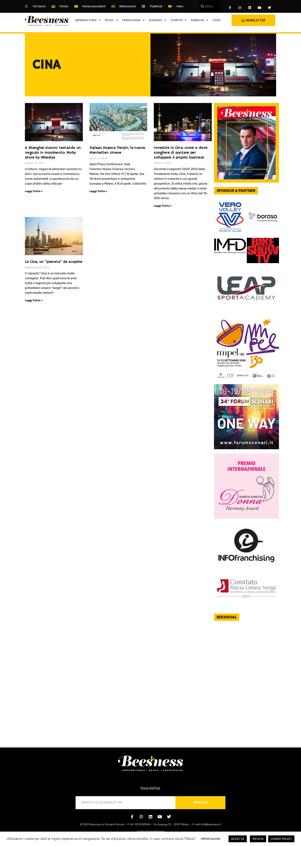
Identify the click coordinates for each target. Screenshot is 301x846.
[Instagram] (240, 8)
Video (216, 20)
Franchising (131, 20)
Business (155, 20)
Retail (109, 20)
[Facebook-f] (230, 8)
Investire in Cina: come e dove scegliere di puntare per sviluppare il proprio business (180, 152)
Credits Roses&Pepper (150, 831)
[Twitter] (269, 8)
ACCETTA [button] (237, 838)
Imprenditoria (86, 20)
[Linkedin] (250, 8)
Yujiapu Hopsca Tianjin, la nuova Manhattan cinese (117, 150)
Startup (176, 20)
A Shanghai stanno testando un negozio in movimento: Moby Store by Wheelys (53, 152)
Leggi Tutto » (34, 191)
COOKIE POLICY (281, 838)
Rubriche (197, 20)
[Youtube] (259, 8)
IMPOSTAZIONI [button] (210, 838)
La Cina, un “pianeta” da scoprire (53, 261)
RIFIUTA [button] (258, 838)
